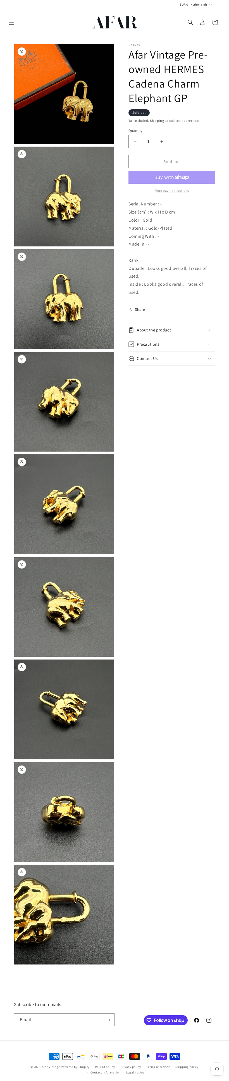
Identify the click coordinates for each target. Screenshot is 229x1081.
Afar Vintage (51, 1067)
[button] (12, 22)
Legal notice (135, 1072)
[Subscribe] (108, 1019)
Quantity (135, 130)
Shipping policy (187, 1067)
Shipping (157, 120)
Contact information (105, 1072)
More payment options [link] (172, 190)
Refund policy (105, 1067)
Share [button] (140, 309)
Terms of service (158, 1067)
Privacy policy (130, 1067)
